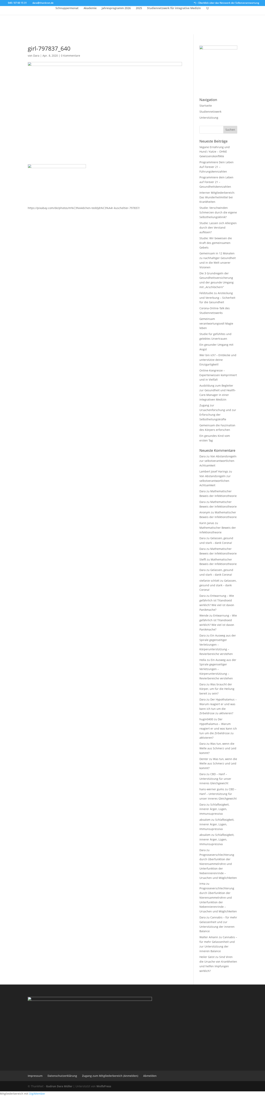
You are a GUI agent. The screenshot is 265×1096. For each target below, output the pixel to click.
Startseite (205, 105)
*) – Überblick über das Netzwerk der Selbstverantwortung (226, 3)
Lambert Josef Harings (213, 471)
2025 (139, 8)
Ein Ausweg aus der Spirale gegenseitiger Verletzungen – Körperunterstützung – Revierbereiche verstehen (217, 645)
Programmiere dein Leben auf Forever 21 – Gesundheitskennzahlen (216, 181)
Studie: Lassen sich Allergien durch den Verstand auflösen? (218, 227)
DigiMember (37, 1093)
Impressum (35, 1076)
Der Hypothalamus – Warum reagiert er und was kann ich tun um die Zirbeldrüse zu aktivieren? (218, 728)
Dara (36, 55)
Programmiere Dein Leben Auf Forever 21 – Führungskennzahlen (216, 166)
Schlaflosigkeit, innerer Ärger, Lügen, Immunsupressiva (214, 809)
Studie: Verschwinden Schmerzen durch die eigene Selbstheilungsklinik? (218, 212)
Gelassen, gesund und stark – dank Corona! (217, 585)
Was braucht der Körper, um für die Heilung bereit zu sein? (216, 688)
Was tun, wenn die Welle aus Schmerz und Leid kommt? (217, 748)
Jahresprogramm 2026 (116, 8)
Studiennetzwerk (210, 111)
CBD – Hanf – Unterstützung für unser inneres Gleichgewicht (215, 778)
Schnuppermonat (67, 8)
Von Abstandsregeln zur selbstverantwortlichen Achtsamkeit (217, 460)
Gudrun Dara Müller (59, 1086)
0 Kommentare (70, 55)
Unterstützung (208, 117)
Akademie (90, 8)
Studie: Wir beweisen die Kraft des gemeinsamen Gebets (215, 242)
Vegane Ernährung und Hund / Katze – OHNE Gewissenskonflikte (214, 151)
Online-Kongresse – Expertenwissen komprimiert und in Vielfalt (218, 375)
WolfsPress (103, 1086)
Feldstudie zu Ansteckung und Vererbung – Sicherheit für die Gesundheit (217, 297)
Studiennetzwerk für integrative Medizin (174, 8)
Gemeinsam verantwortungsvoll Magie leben (216, 323)
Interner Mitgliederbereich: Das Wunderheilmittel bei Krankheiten (217, 197)
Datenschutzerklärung (62, 1076)
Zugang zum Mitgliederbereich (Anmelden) (110, 1076)
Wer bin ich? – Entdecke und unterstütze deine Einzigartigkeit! (217, 359)
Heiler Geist (207, 957)
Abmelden (150, 1076)
